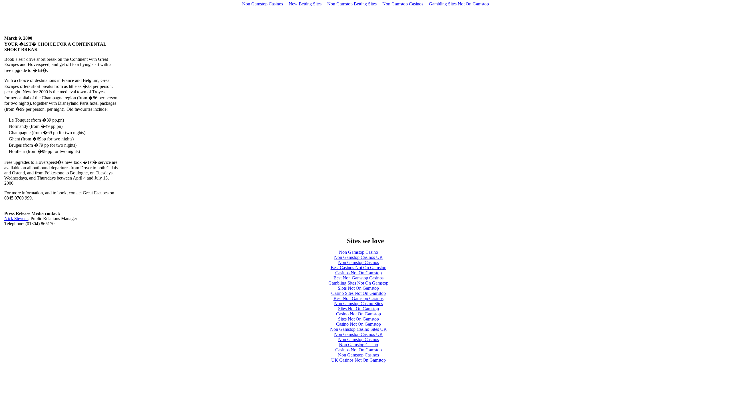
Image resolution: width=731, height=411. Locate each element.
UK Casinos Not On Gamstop (358, 360)
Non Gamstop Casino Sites (358, 303)
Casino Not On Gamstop (358, 313)
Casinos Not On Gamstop (358, 272)
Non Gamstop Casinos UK (358, 257)
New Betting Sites (305, 3)
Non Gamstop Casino (358, 252)
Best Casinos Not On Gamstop (358, 267)
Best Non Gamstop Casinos (358, 277)
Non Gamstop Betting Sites (352, 3)
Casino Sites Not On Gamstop (358, 293)
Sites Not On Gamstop (358, 308)
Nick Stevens (16, 218)
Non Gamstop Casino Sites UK (358, 329)
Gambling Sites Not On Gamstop (459, 3)
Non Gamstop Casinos (262, 3)
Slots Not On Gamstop (358, 288)
